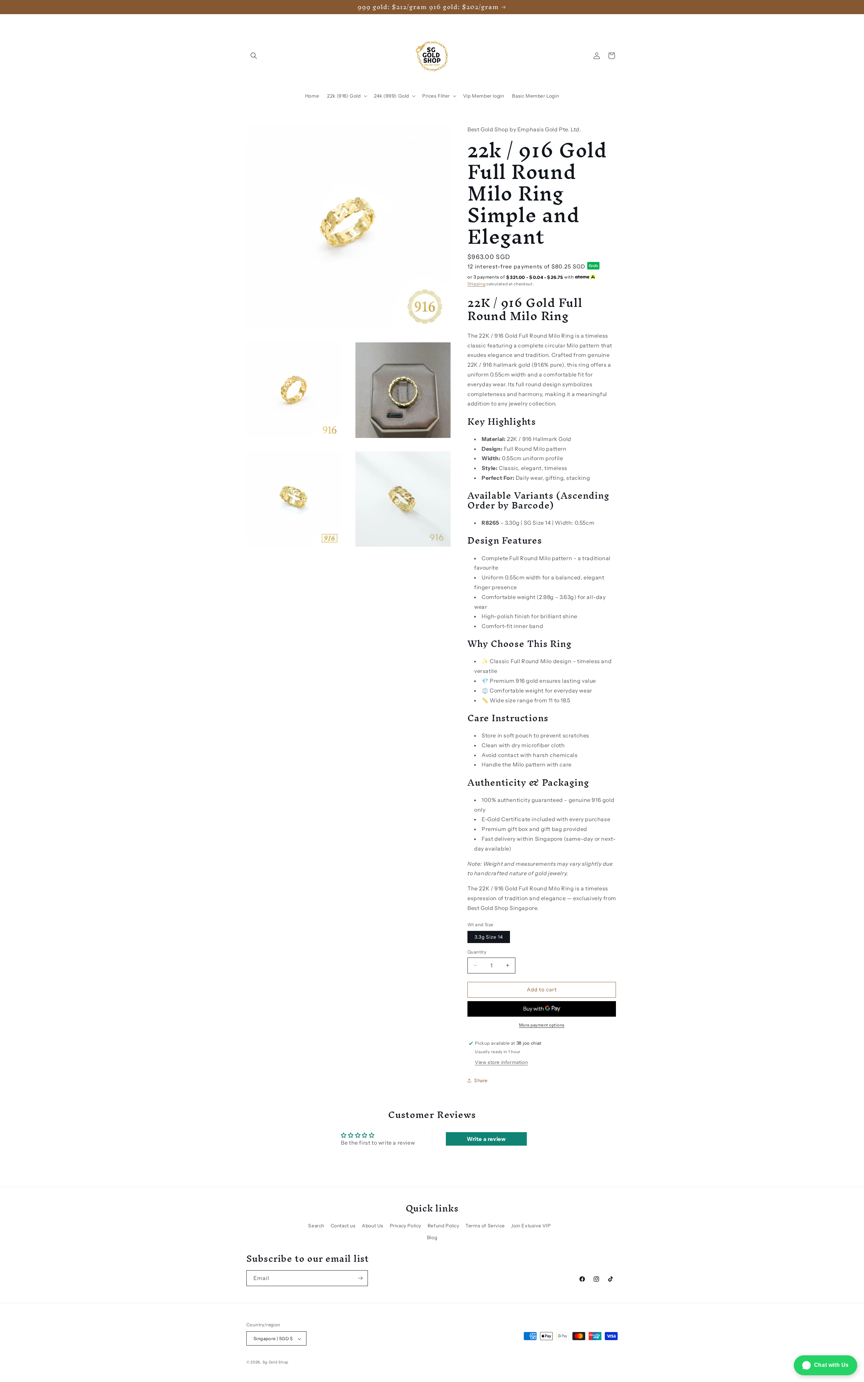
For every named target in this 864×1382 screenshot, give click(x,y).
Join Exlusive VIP (530, 1226)
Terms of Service (485, 1226)
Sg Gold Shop (276, 1362)
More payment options (542, 1024)
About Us (372, 1226)
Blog (432, 1237)
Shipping (476, 283)
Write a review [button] (486, 1139)
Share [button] (481, 1080)
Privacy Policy (405, 1226)
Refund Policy (443, 1226)
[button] (253, 55)
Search (316, 1226)
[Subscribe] (360, 1278)
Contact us (343, 1226)
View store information (501, 1062)
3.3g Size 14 (489, 937)
